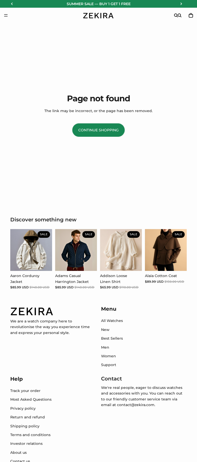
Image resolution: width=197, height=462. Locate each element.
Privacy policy (23, 408)
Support (108, 364)
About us (18, 452)
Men (105, 347)
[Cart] (190, 15)
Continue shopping (98, 130)
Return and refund (27, 417)
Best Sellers (112, 338)
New (105, 329)
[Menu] (6, 15)
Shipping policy (25, 426)
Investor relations (26, 443)
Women (108, 356)
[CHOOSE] (44, 263)
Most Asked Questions (31, 399)
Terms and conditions (30, 434)
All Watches (112, 320)
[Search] (176, 15)
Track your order (25, 390)
